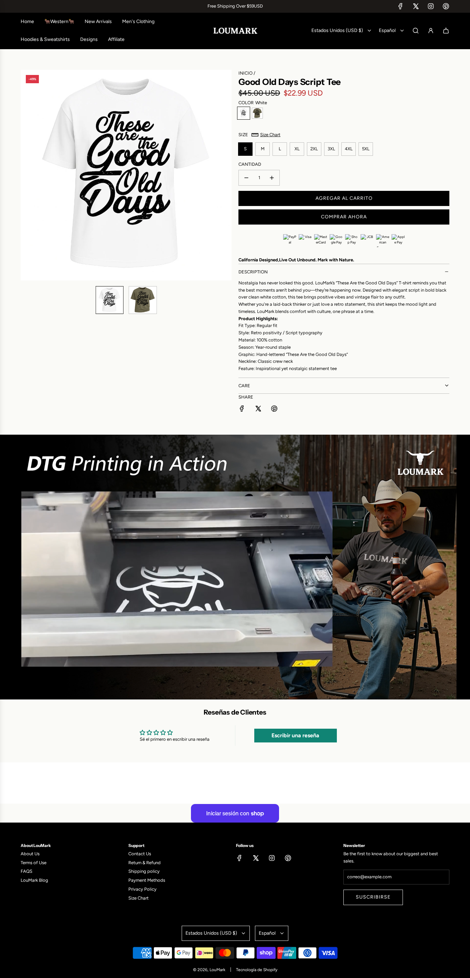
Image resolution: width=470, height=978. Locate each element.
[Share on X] (258, 410)
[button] (26, 175)
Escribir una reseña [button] (295, 735)
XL (297, 148)
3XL (331, 148)
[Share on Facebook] (241, 410)
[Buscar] (415, 30)
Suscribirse (373, 897)
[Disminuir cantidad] (246, 177)
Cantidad (249, 164)
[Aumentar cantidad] (271, 177)
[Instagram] (430, 6)
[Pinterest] (445, 6)
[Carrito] (445, 30)
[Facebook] (400, 6)
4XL (349, 148)
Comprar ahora (344, 217)
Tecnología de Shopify (256, 969)
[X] (415, 6)
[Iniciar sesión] (430, 30)
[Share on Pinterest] (274, 410)
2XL (314, 148)
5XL (366, 148)
